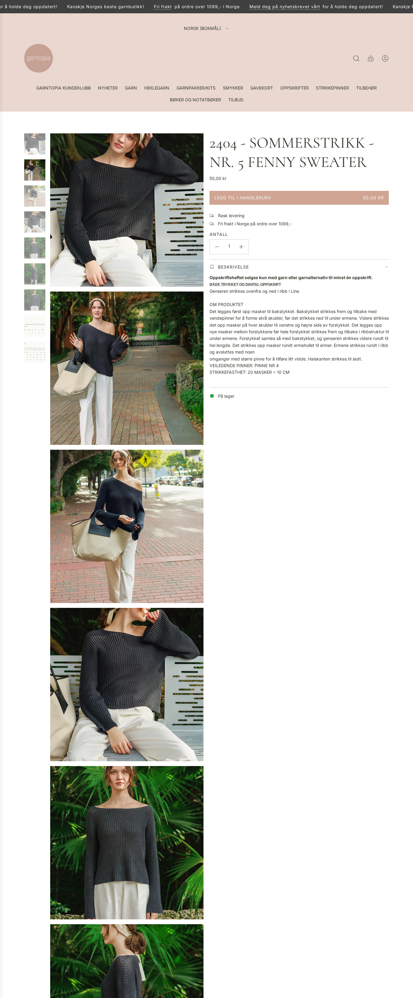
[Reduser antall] (217, 247)
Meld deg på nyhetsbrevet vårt (268, 6)
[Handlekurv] (370, 58)
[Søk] (356, 58)
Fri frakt (146, 6)
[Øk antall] (241, 247)
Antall (219, 234)
